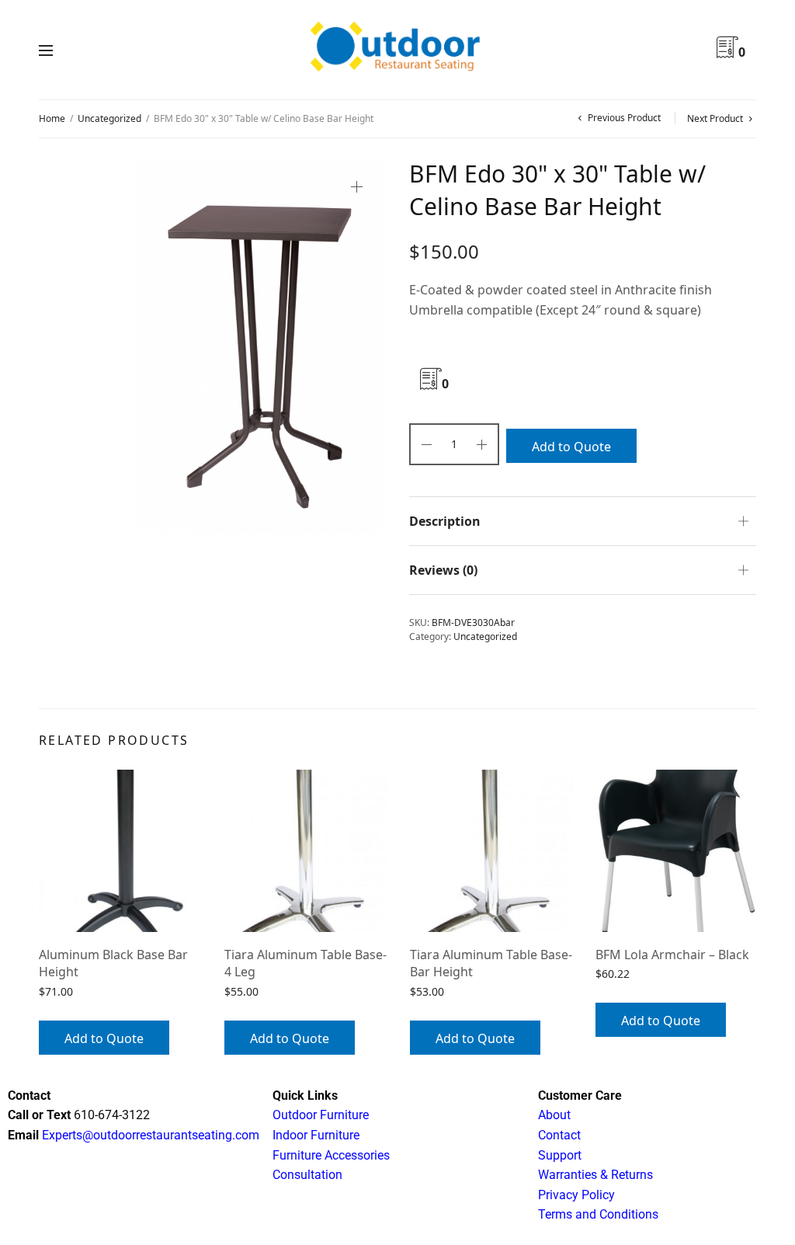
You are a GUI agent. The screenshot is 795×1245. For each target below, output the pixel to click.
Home (52, 118)
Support (559, 1155)
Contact (559, 1135)
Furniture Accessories (331, 1155)
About (554, 1115)
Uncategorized (109, 118)
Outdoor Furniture (321, 1115)
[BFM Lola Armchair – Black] (676, 851)
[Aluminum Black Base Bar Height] (120, 851)
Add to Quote (571, 446)
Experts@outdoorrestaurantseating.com (149, 1135)
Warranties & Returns (595, 1174)
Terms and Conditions (598, 1214)
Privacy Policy (576, 1195)
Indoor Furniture (316, 1135)
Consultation (307, 1174)
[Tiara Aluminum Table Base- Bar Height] (491, 851)
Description (445, 521)
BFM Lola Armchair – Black (672, 954)
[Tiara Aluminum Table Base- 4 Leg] (305, 851)
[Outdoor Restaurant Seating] (397, 50)
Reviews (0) (443, 570)
